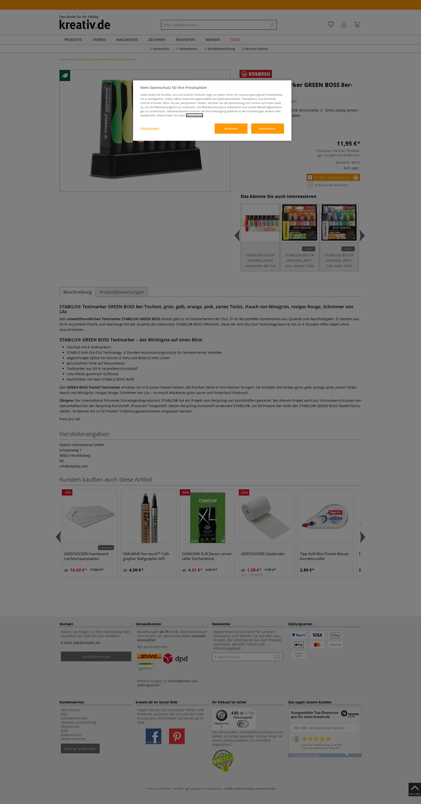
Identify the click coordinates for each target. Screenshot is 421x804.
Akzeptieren (267, 128)
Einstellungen (149, 128)
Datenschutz (194, 115)
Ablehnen (231, 128)
